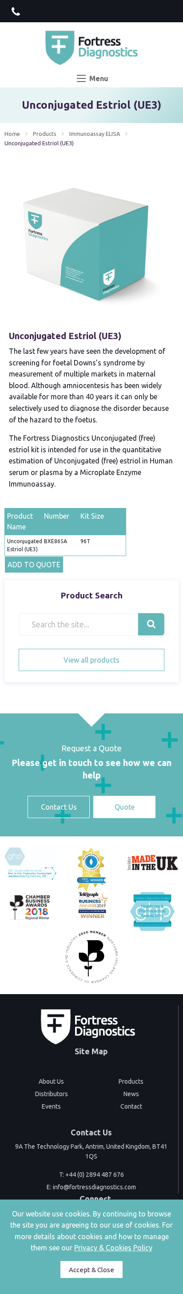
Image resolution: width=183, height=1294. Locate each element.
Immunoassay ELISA (94, 134)
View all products (91, 660)
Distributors (51, 1093)
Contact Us (59, 807)
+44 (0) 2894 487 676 (94, 1174)
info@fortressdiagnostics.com (94, 1187)
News (131, 1093)
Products (44, 134)
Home (12, 134)
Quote (125, 807)
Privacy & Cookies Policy (113, 1248)
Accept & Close (91, 1270)
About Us (51, 1081)
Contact (131, 1106)
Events (51, 1106)
